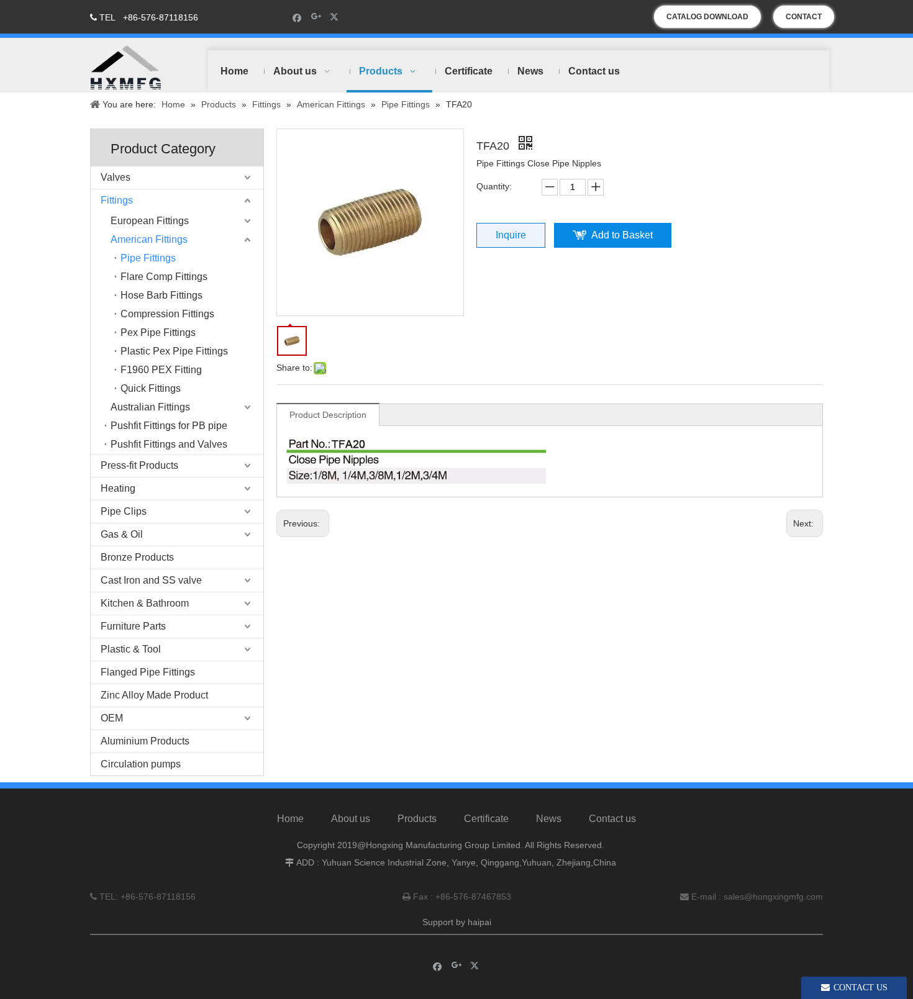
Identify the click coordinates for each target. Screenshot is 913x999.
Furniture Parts (133, 626)
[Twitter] (335, 17)
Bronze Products (137, 557)
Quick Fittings (150, 388)
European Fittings (150, 220)
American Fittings (149, 239)
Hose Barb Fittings (161, 295)
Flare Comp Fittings (163, 276)
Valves (115, 177)
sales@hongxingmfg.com (773, 897)
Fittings (117, 200)
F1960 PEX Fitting (161, 369)
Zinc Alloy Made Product (154, 695)
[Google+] (316, 17)
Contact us (612, 818)
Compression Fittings (167, 314)
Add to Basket (622, 235)
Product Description (327, 415)
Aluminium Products (145, 741)
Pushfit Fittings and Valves (169, 444)
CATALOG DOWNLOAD (707, 16)
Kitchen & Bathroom (145, 603)
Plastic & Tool (131, 649)
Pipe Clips (124, 511)
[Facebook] (297, 17)
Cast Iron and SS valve (151, 580)
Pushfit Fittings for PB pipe (169, 425)
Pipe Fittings (148, 258)
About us (350, 818)
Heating (118, 488)
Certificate (486, 818)
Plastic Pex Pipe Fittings (174, 351)
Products (417, 818)
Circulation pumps (141, 764)
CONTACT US (804, 20)
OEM (112, 718)
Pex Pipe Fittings (158, 332)
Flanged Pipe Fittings (148, 672)
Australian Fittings (150, 407)
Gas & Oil (122, 534)
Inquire (511, 235)
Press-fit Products (139, 465)
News (548, 818)
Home (290, 818)
